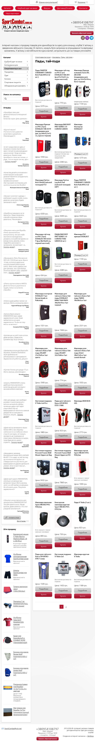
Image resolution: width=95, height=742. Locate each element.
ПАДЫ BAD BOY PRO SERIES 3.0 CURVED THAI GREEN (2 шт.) (61, 237)
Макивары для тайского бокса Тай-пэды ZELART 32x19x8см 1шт (63, 351)
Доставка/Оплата (64, 8)
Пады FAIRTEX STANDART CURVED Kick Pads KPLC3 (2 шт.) (82, 183)
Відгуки (47, 8)
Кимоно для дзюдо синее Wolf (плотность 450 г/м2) (20, 671)
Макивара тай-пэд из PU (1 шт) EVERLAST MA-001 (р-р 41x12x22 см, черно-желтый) (62, 74)
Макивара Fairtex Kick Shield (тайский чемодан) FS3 (43, 182)
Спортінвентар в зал (13, 68)
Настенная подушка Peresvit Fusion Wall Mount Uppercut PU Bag (63, 453)
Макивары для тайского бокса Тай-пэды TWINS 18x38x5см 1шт (82, 297)
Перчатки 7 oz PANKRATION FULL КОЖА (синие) (20, 603)
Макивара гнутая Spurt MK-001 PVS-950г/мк (81, 452)
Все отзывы (21, 521)
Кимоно (7, 79)
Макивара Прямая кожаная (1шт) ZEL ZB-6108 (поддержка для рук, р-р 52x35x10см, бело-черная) (82, 76)
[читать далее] (10, 161)
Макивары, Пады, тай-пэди (62, 57)
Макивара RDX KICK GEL (82, 402)
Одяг (6, 75)
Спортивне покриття (12, 82)
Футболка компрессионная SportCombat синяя (20, 556)
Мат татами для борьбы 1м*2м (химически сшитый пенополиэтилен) (21, 711)
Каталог (7, 8)
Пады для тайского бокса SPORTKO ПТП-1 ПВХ (63, 403)
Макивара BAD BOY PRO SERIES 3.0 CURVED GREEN (63, 126)
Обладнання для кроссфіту (15, 85)
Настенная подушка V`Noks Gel (63, 555)
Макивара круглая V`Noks (81, 555)
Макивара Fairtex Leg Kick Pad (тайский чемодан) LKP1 (62, 183)
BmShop (91, 736)
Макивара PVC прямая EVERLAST (81, 235)
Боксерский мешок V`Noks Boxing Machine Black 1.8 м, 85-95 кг (20, 537)
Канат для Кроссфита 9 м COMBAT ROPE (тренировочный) (20, 639)
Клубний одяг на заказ (27, 8)
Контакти (83, 8)
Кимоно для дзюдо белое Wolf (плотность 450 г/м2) (20, 655)
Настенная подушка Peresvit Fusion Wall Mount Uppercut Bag (43, 452)
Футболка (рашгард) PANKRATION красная (18, 620)
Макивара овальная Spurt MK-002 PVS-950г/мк (43, 504)
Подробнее (43, 111)
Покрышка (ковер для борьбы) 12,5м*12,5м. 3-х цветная (20, 687)
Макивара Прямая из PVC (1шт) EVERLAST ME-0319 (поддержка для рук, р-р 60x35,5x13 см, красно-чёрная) (43, 130)
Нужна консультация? (48, 2)
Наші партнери (12, 13)
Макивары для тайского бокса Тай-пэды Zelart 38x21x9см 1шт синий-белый (82, 352)
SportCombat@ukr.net (13, 728)
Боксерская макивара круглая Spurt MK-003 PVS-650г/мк (62, 505)
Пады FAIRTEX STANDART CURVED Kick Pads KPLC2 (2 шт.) (43, 73)
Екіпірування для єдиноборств (11, 66)
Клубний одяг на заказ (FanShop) (13, 62)
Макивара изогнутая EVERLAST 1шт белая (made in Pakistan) (43, 297)
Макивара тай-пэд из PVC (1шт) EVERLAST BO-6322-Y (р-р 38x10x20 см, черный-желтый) (43, 238)
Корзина (81, 2)
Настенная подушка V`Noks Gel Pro (43, 402)
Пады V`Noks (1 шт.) (82, 502)
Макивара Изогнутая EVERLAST (78, 126)
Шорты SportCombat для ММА (20, 572)
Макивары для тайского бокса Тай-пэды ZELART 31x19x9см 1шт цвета (43, 352)
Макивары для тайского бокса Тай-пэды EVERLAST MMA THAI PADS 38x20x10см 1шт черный (63, 299)
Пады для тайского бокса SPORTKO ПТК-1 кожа (43, 556)
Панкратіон (8, 72)
